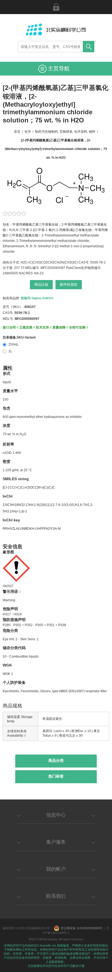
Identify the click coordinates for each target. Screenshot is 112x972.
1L (10, 351)
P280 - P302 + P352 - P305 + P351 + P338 (34, 625)
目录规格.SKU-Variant (19, 337)
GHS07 (8, 586)
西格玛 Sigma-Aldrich (37, 298)
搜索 (88, 46)
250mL (13, 344)
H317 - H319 (12, 614)
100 (5, 399)
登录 (56, 7)
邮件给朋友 (68, 284)
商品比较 (41, 284)
